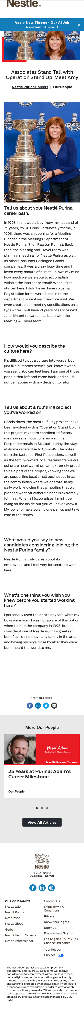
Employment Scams (58, 933)
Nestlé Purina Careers (30, 87)
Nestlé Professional (19, 941)
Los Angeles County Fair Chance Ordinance (61, 941)
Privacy (49, 916)
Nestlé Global (14, 923)
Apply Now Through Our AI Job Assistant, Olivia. (42, 24)
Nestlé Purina (14, 912)
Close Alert (79, 25)
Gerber (9, 929)
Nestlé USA (13, 906)
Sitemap (50, 927)
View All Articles (42, 822)
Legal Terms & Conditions (54, 909)
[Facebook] (30, 706)
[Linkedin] (38, 706)
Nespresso (12, 918)
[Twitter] (46, 706)
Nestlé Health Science (20, 935)
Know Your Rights (56, 922)
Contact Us (52, 901)
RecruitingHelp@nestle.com (31, 997)
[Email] (54, 706)
